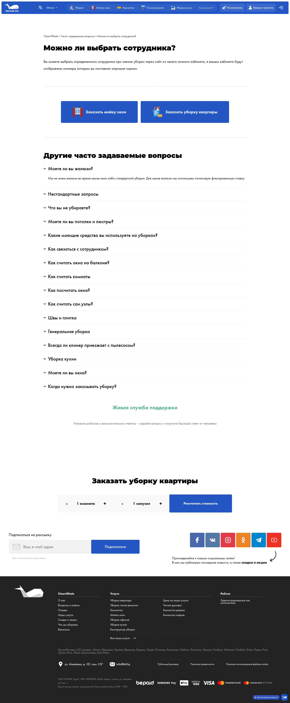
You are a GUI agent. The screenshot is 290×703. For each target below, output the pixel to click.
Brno (69, 652)
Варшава (107, 649)
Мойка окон (117, 615)
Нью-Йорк (103, 652)
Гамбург (218, 649)
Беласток (196, 649)
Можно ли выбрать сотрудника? (116, 36)
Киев (250, 649)
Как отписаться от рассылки (29, 558)
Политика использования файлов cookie (247, 664)
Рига (265, 649)
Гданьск (140, 649)
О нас (61, 600)
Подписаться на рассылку (30, 534)
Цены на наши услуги (175, 600)
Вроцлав (129, 649)
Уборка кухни (118, 624)
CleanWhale (51, 36)
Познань (160, 649)
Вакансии (64, 629)
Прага (62, 652)
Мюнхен (229, 649)
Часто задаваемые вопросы (78, 36)
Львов (257, 649)
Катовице (172, 649)
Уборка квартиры (121, 600)
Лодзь (150, 649)
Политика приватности (202, 664)
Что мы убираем (68, 624)
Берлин (207, 649)
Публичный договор (168, 664)
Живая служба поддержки (145, 407)
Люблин (184, 649)
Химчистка (116, 610)
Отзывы (62, 610)
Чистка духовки (172, 605)
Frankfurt (240, 649)
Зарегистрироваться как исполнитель (235, 601)
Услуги (114, 593)
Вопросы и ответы (69, 605)
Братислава (88, 652)
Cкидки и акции (67, 619)
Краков (118, 649)
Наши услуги (65, 615)
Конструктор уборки (122, 629)
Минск (97, 649)
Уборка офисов (119, 619)
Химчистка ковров (174, 615)
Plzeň (77, 652)
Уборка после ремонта (124, 605)
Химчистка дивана (174, 610)
